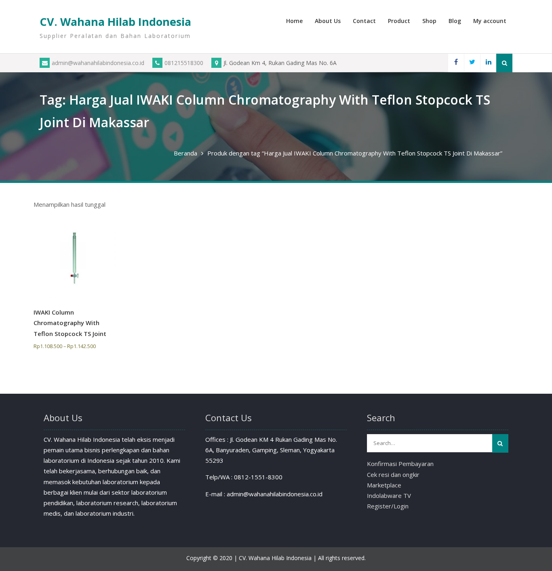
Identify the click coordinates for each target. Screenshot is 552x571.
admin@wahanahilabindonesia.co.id (98, 63)
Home (294, 21)
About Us (328, 21)
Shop (429, 21)
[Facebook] (456, 63)
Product (399, 21)
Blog (455, 21)
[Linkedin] (488, 63)
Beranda (185, 153)
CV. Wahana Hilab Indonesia (115, 21)
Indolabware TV (389, 495)
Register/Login (388, 506)
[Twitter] (472, 63)
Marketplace (384, 485)
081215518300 (183, 63)
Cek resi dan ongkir (393, 474)
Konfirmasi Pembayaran (400, 464)
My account (489, 21)
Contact (364, 21)
